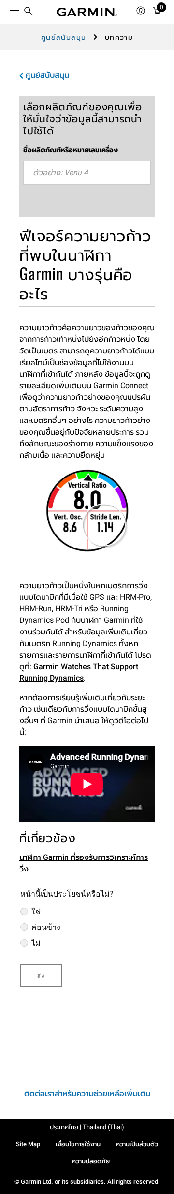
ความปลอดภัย (91, 1161)
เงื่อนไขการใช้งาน (78, 1144)
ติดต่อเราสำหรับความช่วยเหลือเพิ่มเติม (87, 1093)
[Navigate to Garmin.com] (87, 12)
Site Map (28, 1144)
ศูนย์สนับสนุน (64, 37)
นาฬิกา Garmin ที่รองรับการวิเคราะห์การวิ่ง (83, 863)
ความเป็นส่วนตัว (137, 1144)
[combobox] (87, 173)
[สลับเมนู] (6, 9)
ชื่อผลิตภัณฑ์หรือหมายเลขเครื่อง (70, 150)
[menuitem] (28, 12)
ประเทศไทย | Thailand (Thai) (87, 1127)
